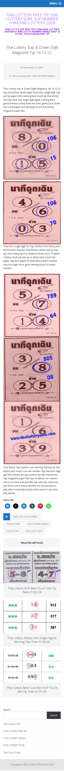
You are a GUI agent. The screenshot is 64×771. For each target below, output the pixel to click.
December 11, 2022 (33, 67)
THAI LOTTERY (13, 523)
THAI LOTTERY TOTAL (14, 745)
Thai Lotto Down (12, 752)
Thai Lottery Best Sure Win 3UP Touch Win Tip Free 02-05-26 (32, 689)
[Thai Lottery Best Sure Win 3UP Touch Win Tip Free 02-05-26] (32, 680)
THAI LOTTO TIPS (33, 531)
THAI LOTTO (13, 531)
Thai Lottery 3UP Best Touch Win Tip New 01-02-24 (32, 590)
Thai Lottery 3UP (21, 75)
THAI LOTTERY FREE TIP (15, 731)
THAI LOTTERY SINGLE (43, 75)
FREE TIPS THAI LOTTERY (25, 516)
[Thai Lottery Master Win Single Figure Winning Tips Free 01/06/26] (32, 631)
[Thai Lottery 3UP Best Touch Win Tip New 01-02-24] (32, 581)
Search (7, 709)
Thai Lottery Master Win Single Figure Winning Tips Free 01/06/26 (32, 640)
